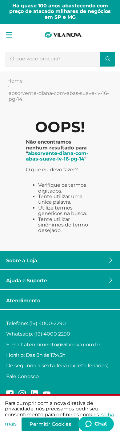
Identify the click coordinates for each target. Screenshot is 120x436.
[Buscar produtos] (107, 59)
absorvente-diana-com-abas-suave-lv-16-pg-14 (59, 96)
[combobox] (60, 59)
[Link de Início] (15, 81)
